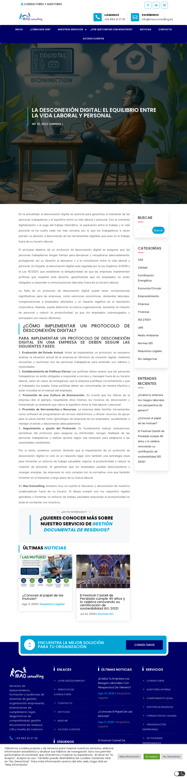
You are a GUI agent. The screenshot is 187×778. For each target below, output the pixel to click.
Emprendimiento (148, 296)
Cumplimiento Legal (160, 698)
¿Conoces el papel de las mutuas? (42, 597)
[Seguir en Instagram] (164, 5)
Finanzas (143, 312)
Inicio (19, 29)
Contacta (165, 29)
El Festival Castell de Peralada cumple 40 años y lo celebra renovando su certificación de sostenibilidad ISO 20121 (102, 602)
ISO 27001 (144, 319)
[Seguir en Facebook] (148, 5)
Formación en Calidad (161, 715)
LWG (140, 327)
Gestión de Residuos (160, 707)
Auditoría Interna (159, 689)
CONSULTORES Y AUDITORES (43, 4)
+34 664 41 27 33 (114, 19)
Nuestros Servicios (70, 29)
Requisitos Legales (52, 604)
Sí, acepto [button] (152, 756)
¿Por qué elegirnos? (71, 680)
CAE (140, 259)
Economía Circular (149, 288)
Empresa (55, 124)
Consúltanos (144, 645)
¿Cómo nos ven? (40, 29)
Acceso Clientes (93, 38)
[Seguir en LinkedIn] (156, 5)
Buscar (63, 720)
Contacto (65, 703)
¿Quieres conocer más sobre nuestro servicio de (76, 524)
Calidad (142, 267)
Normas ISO (106, 614)
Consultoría (155, 680)
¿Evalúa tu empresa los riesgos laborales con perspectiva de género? (114, 683)
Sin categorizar (147, 359)
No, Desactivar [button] (171, 756)
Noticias (145, 29)
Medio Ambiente (148, 335)
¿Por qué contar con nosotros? (111, 29)
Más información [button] (130, 756)
